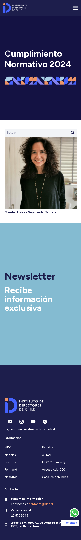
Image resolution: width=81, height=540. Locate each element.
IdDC (8, 447)
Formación (11, 469)
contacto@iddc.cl (41, 504)
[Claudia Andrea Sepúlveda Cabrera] (41, 139)
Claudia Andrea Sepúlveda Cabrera (30, 212)
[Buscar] (72, 132)
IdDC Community (53, 462)
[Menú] (75, 8)
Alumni (46, 455)
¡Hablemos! (70, 522)
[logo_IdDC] (15, 8)
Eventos (10, 462)
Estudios (48, 447)
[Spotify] (45, 421)
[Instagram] (21, 421)
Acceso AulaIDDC (54, 469)
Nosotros (11, 477)
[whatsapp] (74, 513)
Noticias (10, 455)
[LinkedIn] (10, 421)
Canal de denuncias (55, 477)
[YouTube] (33, 421)
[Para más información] (8, 500)
